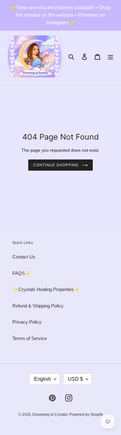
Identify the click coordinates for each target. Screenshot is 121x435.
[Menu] (110, 56)
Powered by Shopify (86, 414)
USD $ (75, 379)
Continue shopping (55, 165)
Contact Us (23, 256)
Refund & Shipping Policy (38, 305)
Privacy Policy (27, 322)
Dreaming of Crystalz (50, 414)
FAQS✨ (21, 273)
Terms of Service (29, 338)
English (42, 379)
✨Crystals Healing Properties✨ (46, 289)
